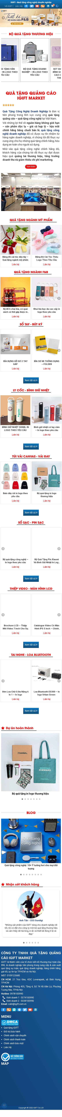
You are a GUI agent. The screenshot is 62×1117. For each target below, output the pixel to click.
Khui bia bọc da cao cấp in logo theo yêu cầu (46, 310)
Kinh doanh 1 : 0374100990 (20, 997)
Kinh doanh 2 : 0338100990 (20, 1001)
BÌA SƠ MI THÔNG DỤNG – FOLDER (46, 362)
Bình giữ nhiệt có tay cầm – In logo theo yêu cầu (47, 428)
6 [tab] (36, 799)
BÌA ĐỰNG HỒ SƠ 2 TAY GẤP (15, 362)
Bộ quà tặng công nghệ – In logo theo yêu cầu (15, 561)
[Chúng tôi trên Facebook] (26, 6)
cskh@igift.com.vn (17, 1004)
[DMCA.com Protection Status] (31, 1022)
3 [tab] (34, 24)
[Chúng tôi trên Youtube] (37, 6)
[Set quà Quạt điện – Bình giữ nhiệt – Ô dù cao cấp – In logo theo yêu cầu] (18, 52)
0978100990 (16, 993)
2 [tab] (31, 24)
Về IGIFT (8, 6)
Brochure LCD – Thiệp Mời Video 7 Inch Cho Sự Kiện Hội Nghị (15, 627)
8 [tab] (41, 874)
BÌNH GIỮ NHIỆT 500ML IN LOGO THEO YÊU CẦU (15, 428)
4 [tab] (31, 799)
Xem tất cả (30, 380)
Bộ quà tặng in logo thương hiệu (46, 495)
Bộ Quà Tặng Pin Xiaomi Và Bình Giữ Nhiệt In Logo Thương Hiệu (47, 561)
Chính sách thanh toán (14, 1039)
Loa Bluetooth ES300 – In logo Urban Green (47, 693)
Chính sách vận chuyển (15, 1035)
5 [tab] (34, 799)
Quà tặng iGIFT (11, 1027)
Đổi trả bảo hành (12, 1031)
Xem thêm (31, 167)
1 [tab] (28, 24)
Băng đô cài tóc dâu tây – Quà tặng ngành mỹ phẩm (15, 258)
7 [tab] (39, 799)
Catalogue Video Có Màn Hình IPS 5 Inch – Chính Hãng (46, 627)
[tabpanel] (31, 18)
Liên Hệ (18, 6)
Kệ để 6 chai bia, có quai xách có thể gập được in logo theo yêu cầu (15, 311)
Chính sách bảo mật (14, 1043)
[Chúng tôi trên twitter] (32, 6)
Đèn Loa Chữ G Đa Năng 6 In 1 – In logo (15, 693)
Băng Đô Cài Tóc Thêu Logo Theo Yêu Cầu (46, 258)
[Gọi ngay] (43, 6)
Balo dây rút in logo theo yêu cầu (15, 495)
